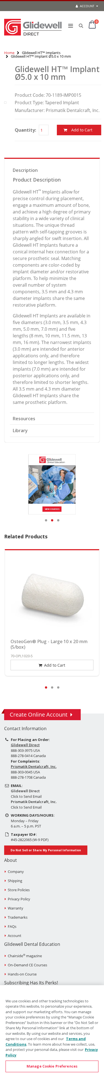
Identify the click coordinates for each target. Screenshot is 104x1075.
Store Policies (19, 889)
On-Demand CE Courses (27, 964)
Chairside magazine (25, 955)
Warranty (15, 908)
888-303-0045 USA (25, 772)
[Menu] (70, 25)
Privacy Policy (19, 898)
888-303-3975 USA (25, 750)
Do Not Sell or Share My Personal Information (46, 850)
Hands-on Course (22, 974)
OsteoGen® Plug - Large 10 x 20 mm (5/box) (49, 644)
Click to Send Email (26, 796)
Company (16, 871)
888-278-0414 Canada (28, 755)
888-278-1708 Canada (28, 777)
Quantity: (25, 130)
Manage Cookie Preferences (52, 1066)
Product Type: (29, 103)
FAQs (12, 926)
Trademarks (17, 917)
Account (86, 6)
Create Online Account (38, 714)
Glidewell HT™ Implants (41, 52)
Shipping (15, 880)
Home (9, 52)
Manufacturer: (30, 110)
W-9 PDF (40, 839)
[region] (52, 1030)
